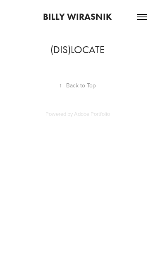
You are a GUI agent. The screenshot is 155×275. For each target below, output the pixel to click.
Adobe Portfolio (92, 114)
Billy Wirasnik (77, 16)
